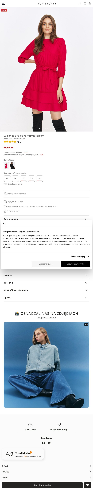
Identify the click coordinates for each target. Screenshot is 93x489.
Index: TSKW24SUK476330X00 (14, 139)
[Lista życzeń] (85, 3)
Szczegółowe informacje (16, 290)
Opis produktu (11, 219)
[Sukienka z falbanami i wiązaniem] (46, 69)
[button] (46, 466)
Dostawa (8, 282)
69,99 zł (8, 147)
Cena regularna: (16, 153)
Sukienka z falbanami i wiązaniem (24, 136)
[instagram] (49, 443)
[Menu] (13, 3)
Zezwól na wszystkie (76, 264)
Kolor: (10, 160)
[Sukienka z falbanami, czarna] (12, 165)
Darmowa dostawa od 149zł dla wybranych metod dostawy (32, 206)
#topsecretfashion (46, 317)
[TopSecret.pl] (47, 4)
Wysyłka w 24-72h (15, 201)
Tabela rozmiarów (15, 184)
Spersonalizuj (44, 264)
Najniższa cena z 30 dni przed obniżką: (23, 155)
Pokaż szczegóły (78, 257)
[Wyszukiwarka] (80, 3)
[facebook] (43, 443)
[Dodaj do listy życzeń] (87, 485)
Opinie (7, 297)
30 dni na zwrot (14, 211)
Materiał (8, 275)
